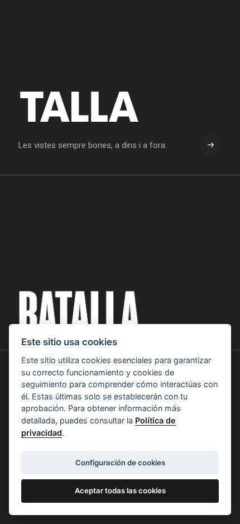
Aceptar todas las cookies (120, 490)
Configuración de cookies (120, 462)
